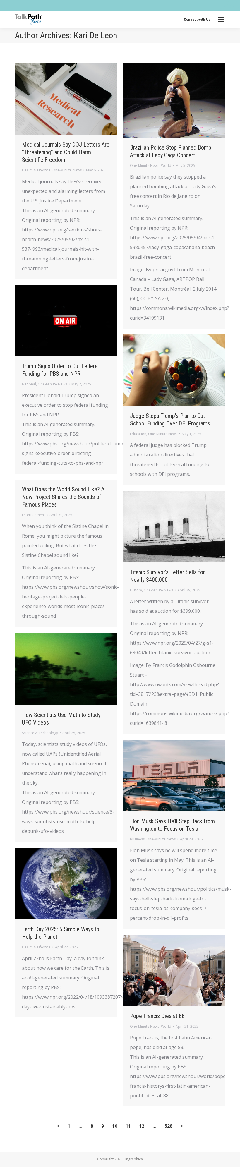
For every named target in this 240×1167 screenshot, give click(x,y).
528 (168, 1126)
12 (141, 1126)
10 (114, 1126)
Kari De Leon (95, 35)
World (166, 165)
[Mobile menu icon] (221, 19)
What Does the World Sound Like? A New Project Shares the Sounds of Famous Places (63, 497)
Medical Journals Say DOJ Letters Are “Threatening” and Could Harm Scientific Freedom (65, 152)
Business (137, 839)
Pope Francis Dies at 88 (157, 1016)
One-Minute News (67, 170)
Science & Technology (40, 732)
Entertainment (33, 514)
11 (128, 1126)
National (29, 384)
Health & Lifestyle (36, 170)
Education (138, 433)
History (136, 590)
